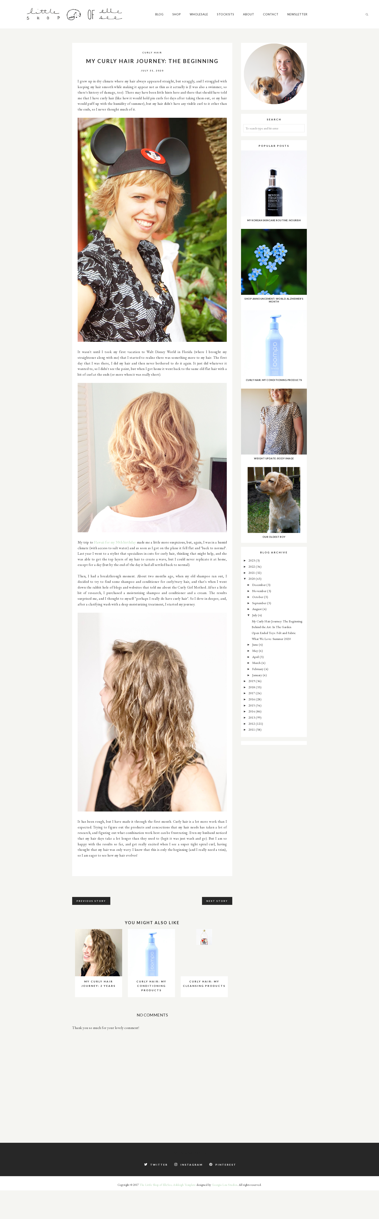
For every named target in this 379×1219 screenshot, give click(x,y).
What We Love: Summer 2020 (271, 639)
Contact (271, 14)
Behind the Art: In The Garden (271, 627)
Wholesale (199, 14)
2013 (252, 717)
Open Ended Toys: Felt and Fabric (274, 633)
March (256, 663)
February (258, 669)
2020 (252, 578)
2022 (252, 566)
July (255, 615)
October (258, 597)
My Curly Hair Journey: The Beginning (277, 621)
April (256, 657)
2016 (252, 699)
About (248, 14)
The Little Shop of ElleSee (155, 1185)
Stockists (225, 14)
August (257, 609)
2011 (252, 729)
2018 (252, 687)
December (259, 585)
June (255, 644)
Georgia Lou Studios (224, 1185)
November (259, 591)
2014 (252, 711)
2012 (252, 723)
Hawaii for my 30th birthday (115, 542)
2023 (252, 560)
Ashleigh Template (184, 1185)
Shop (176, 14)
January (257, 675)
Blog (159, 14)
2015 (252, 705)
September (259, 603)
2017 (252, 693)
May (255, 650)
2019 (252, 681)
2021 (252, 573)
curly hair (152, 52)
